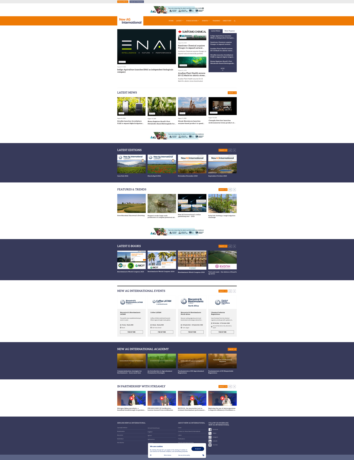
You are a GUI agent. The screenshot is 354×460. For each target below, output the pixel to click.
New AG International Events (186, 442)
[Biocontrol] (162, 106)
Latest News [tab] (215, 31)
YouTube (215, 445)
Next (234, 150)
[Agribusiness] (146, 46)
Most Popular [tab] (230, 31)
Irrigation (150, 432)
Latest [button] (179, 21)
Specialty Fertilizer (122, 427)
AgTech (150, 435)
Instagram (215, 437)
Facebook (215, 429)
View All (231, 93)
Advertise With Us (122, 1)
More (223, 68)
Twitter (214, 433)
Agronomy (150, 443)
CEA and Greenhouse (154, 428)
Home (171, 21)
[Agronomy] (192, 106)
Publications (181, 439)
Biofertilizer (120, 439)
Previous (230, 150)
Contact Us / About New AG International (189, 431)
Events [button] (205, 21)
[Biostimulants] (192, 62)
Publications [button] (191, 21)
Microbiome (120, 442)
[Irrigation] (131, 106)
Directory (227, 21)
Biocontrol (120, 435)
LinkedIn (214, 441)
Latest (179, 435)
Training (216, 21)
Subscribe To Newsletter (136, 1)
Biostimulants (121, 431)
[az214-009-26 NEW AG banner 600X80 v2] (177, 10)
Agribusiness (151, 439)
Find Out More (131, 332)
